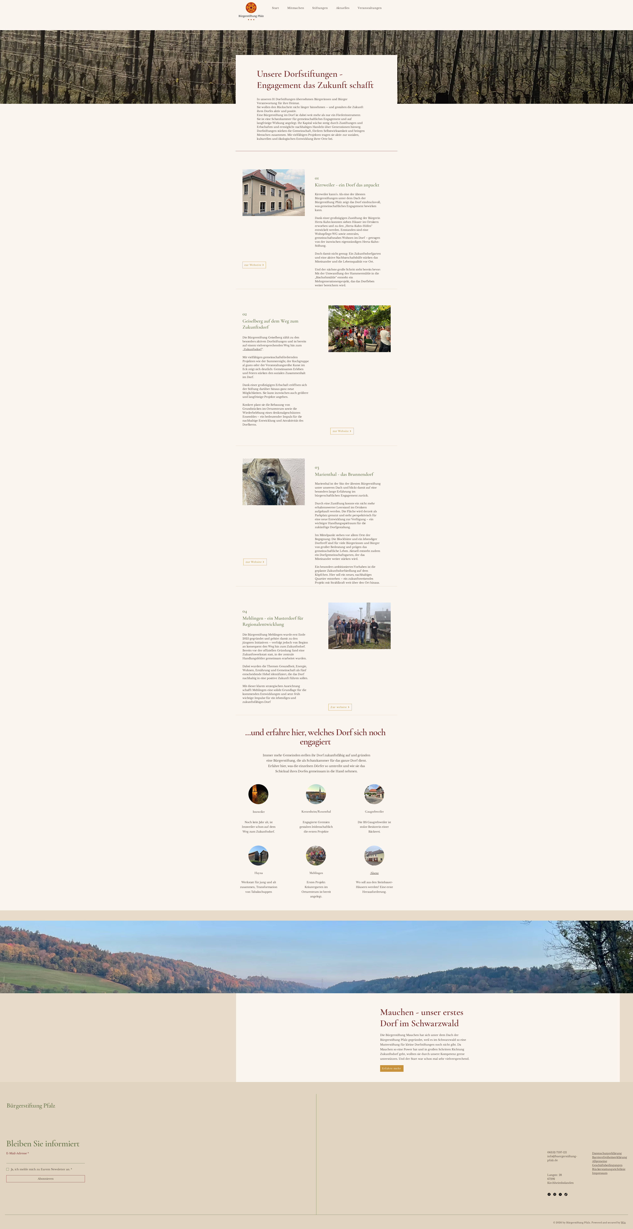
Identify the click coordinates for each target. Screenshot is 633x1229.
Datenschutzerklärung (607, 1153)
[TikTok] (566, 1194)
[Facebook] (549, 1194)
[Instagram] (555, 1194)
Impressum (599, 1173)
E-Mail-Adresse (17, 1153)
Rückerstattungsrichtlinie (608, 1169)
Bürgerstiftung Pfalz (31, 1105)
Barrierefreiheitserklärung (609, 1157)
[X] (560, 1194)
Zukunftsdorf (253, 349)
